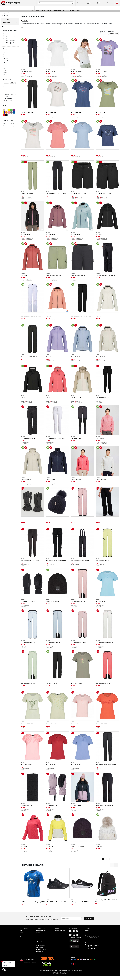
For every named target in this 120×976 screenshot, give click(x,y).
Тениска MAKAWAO (76, 683)
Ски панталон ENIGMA (102, 397)
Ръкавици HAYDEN (51, 805)
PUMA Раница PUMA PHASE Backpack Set (106, 900)
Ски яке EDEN (50, 846)
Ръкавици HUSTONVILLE (28, 601)
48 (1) (5, 68)
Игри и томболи (39, 951)
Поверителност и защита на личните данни (48, 970)
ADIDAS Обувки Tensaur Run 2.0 (56, 902)
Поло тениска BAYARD (52, 153)
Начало (4, 8)
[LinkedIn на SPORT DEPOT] (77, 935)
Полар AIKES (100, 438)
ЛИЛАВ (14, 110)
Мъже (10, 8)
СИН (14, 112)
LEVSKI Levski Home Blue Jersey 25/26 (33, 902)
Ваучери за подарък (40, 945)
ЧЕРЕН (6, 115)
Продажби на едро (24, 938)
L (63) (5, 70)
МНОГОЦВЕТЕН (4, 112)
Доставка (38, 936)
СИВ (11, 112)
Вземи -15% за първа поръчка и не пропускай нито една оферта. (42, 917)
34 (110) (6, 54)
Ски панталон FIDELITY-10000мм (80, 560)
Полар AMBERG (76, 479)
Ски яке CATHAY (76, 805)
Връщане (38, 938)
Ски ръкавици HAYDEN (28, 520)
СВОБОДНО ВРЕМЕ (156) (10, 94)
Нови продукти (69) (8, 33)
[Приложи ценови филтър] (15, 83)
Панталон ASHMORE (27, 112)
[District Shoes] (47, 958)
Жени (16, 8)
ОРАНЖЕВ (6, 112)
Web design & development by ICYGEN (60, 973)
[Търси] (72, 3)
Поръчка (38, 934)
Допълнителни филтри (10, 30)
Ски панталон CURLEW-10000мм (105, 275)
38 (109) (6, 58)
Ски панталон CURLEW (78, 520)
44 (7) (5, 64)
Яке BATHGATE (75, 357)
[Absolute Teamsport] (47, 964)
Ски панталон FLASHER (103, 520)
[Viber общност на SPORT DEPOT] (73, 935)
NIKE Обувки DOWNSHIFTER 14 (80, 902)
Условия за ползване (63, 970)
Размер (5, 49)
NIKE (72, 899)
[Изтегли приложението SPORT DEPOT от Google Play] (74, 941)
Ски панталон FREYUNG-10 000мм (81, 316)
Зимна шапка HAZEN (52, 520)
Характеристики (8, 120)
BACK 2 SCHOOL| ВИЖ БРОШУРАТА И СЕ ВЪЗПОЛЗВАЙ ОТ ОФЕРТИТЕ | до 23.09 (55, 11)
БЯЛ (6, 110)
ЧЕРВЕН (4, 115)
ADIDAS (48, 899)
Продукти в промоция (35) (10, 36)
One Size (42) (7, 74)
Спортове (30, 8)
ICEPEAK (23, 69)
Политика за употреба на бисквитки (75, 970)
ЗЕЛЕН (11, 110)
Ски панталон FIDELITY (28, 438)
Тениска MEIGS (100, 153)
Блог (21, 934)
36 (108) (6, 56)
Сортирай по (111, 31)
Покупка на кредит (40, 941)
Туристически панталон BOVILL (105, 805)
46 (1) (5, 66)
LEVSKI (23, 899)
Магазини (22, 932)
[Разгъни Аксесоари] (16, 22)
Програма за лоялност (41, 949)
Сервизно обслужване (25, 941)
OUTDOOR (63, 8)
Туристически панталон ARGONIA (56, 560)
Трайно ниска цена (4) (9, 125)
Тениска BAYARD (51, 71)
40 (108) (6, 60)
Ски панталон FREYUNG (78, 642)
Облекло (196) (6, 19)
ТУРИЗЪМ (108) (8, 100)
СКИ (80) (6, 96)
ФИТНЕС (72, 8)
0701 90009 (89, 942)
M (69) (5, 72)
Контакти (87, 930)
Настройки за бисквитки (60, 934)
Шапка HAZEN (100, 846)
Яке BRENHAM (25, 234)
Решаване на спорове (60, 930)
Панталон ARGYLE (51, 683)
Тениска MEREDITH (27, 724)
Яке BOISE (99, 234)
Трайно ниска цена (40, 947)
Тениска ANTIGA (101, 112)
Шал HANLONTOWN (27, 805)
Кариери (22, 936)
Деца (23, 8)
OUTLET (55, 8)
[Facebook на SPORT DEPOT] (73, 931)
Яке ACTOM (24, 397)
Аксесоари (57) (6, 22)
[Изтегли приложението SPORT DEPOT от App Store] (74, 946)
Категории (4, 16)
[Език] (117, 3)
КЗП (55, 932)
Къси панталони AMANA (78, 275)
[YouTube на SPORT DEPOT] (77, 931)
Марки (37, 8)
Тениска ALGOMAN (76, 71)
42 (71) (5, 62)
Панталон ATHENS (26, 71)
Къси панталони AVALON (78, 193)
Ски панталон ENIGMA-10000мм (55, 438)
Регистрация (38, 932)
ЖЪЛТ (9, 110)
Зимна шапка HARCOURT (53, 601)
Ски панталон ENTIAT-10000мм (30, 357)
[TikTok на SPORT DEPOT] (70, 935)
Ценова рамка (7, 79)
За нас (21, 930)
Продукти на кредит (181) (10, 38)
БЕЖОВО (4, 110)
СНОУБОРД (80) (8, 98)
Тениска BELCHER (101, 71)
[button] (112, 865)
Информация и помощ (41, 930)
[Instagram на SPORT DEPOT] (70, 931)
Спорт (4, 91)
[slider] (3, 85)
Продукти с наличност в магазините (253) (9, 43)
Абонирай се (88, 918)
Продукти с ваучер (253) (9, 40)
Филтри (3, 26)
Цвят (4, 106)
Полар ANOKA (50, 479)
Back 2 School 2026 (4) (9, 123)
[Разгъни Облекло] (16, 20)
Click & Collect (39, 943)
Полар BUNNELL (26, 479)
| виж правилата (86, 11)
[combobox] (56, 2)
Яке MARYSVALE (76, 397)
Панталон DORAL (76, 438)
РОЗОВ (9, 112)
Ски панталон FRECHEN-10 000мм (56, 193)
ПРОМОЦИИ (46, 8)
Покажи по (103, 31)
